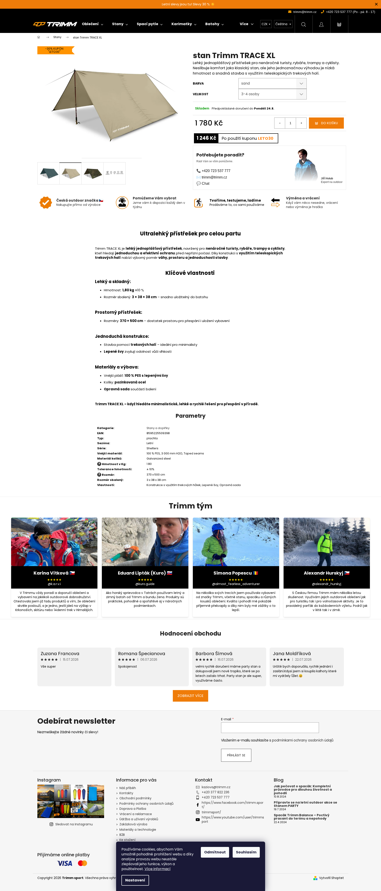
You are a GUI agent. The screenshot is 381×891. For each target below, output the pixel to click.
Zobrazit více (190, 695)
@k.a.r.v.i (54, 584)
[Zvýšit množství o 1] (301, 123)
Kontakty (126, 793)
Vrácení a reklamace (135, 814)
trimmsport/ (211, 812)
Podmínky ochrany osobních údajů (146, 803)
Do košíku (329, 123)
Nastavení (135, 880)
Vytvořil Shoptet (331, 878)
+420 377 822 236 (215, 792)
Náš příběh (127, 788)
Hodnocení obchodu (190, 634)
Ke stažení (127, 840)
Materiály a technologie (137, 829)
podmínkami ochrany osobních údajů (302, 740)
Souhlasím (246, 852)
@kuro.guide (145, 584)
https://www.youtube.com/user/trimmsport (233, 819)
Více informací (158, 868)
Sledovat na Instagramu (74, 824)
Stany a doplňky (158, 428)
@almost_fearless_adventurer (236, 584)
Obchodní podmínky (135, 798)
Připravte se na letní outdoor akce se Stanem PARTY (305, 804)
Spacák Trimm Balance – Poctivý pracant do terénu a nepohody (301, 817)
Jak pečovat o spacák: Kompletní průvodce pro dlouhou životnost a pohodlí (303, 790)
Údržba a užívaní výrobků (138, 819)
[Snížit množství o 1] (279, 123)
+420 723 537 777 (216, 797)
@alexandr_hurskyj (326, 584)
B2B (122, 834)
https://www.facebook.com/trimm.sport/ (232, 804)
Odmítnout (215, 852)
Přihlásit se (236, 755)
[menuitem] (92, 24)
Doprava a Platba (132, 808)
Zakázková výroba (133, 824)
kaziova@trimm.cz (216, 787)
